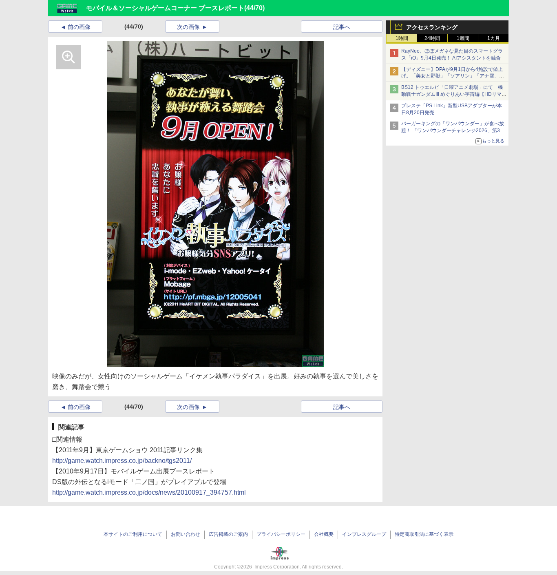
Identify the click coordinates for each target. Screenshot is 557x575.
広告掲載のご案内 (228, 534)
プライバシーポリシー (280, 534)
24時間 (432, 38)
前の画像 (79, 27)
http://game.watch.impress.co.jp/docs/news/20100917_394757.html (149, 492)
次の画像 (188, 27)
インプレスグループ (364, 534)
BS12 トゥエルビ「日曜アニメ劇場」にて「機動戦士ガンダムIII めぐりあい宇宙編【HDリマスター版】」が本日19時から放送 (453, 94)
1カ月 (493, 38)
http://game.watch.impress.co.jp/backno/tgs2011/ (122, 460)
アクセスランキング (432, 27)
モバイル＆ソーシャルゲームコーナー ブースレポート (165, 7)
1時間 (402, 38)
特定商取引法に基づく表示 (424, 534)
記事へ (341, 27)
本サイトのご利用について (133, 534)
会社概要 (324, 534)
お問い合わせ (185, 534)
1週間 (463, 38)
